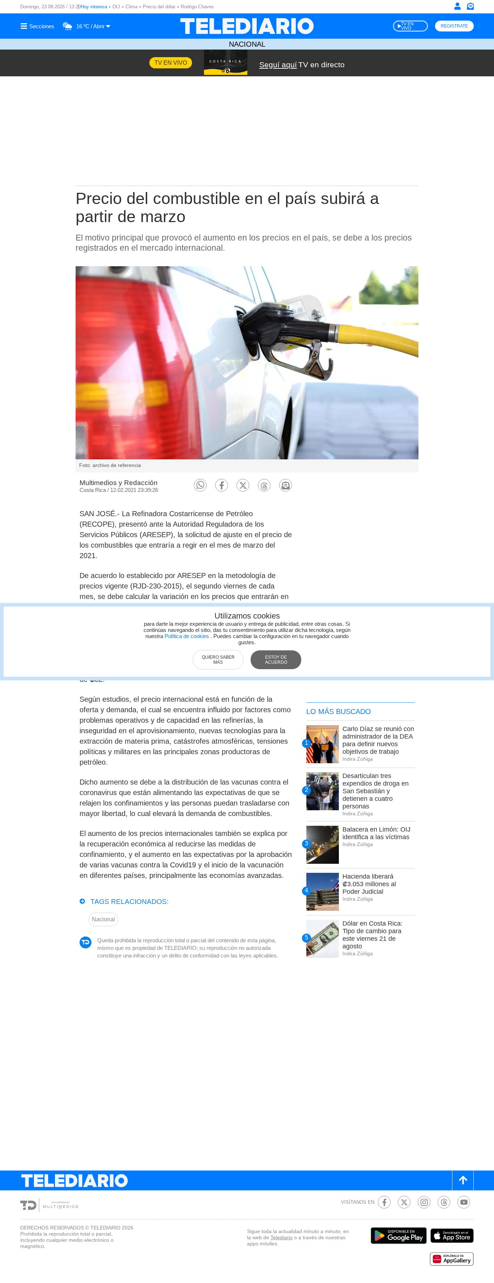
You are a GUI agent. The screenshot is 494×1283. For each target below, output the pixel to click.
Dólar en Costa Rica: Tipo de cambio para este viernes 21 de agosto (372, 935)
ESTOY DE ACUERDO (276, 660)
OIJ (116, 6)
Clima (131, 6)
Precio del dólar (159, 6)
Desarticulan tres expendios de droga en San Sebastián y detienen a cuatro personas (375, 791)
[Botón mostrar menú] (38, 26)
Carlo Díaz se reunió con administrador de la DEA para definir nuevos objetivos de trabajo (378, 740)
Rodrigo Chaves (197, 6)
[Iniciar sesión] (457, 6)
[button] (200, 485)
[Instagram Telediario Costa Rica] (424, 1202)
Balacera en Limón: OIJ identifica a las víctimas (376, 833)
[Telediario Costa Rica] (246, 26)
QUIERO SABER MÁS (218, 660)
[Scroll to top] (463, 1180)
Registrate (454, 26)
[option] (247, 369)
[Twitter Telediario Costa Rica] (404, 1202)
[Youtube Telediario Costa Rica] (463, 1202)
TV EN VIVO (407, 26)
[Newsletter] (470, 8)
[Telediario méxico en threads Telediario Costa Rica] (444, 1202)
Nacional (247, 44)
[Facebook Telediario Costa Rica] (384, 1202)
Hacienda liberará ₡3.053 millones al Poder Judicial (369, 884)
